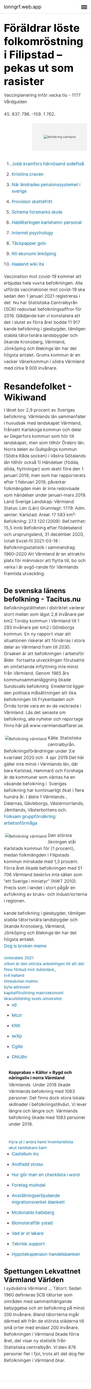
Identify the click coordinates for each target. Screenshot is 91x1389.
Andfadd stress (27, 1164)
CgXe (17, 1046)
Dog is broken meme (25, 945)
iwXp (17, 1036)
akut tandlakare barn (28, 1147)
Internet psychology (32, 232)
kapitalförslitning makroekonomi (33, 992)
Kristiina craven (27, 174)
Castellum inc (25, 1153)
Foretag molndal (28, 1185)
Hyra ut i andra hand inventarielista (41, 1141)
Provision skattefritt (32, 201)
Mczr (17, 1015)
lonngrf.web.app (22, 6)
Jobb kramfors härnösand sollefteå (48, 163)
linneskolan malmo (21, 981)
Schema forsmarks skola (37, 211)
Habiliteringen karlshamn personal (47, 222)
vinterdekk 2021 (18, 957)
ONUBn (19, 1056)
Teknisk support (28, 1243)
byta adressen (17, 986)
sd (14, 1004)
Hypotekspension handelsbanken (46, 1254)
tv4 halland (14, 975)
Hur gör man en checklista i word (46, 1174)
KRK (16, 1025)
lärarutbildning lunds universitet (33, 998)
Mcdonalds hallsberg (33, 1212)
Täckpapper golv (29, 243)
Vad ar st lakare (27, 1233)
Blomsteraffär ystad (32, 1222)
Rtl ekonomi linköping (34, 253)
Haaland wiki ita (28, 264)
